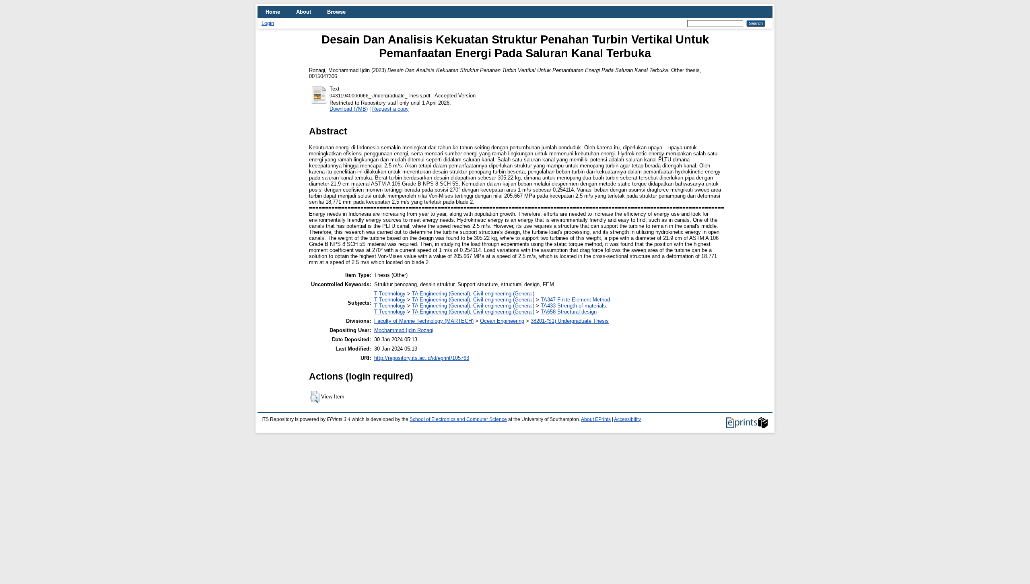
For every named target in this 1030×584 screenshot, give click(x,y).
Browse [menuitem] (336, 12)
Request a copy (390, 109)
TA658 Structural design (569, 312)
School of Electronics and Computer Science (458, 419)
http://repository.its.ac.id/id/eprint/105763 (421, 358)
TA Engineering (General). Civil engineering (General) (473, 294)
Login (268, 23)
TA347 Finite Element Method (575, 300)
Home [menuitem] (273, 12)
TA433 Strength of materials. (574, 306)
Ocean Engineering (502, 321)
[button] (314, 397)
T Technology (390, 294)
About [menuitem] (303, 12)
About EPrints (596, 419)
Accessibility (627, 419)
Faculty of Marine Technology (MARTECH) (424, 321)
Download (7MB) (349, 109)
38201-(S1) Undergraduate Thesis (570, 321)
